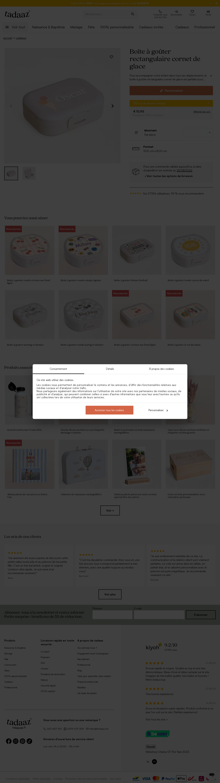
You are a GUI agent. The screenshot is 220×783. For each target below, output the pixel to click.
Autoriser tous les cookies (109, 410)
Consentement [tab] (58, 368)
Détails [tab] (110, 368)
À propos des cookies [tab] (161, 368)
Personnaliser (156, 410)
